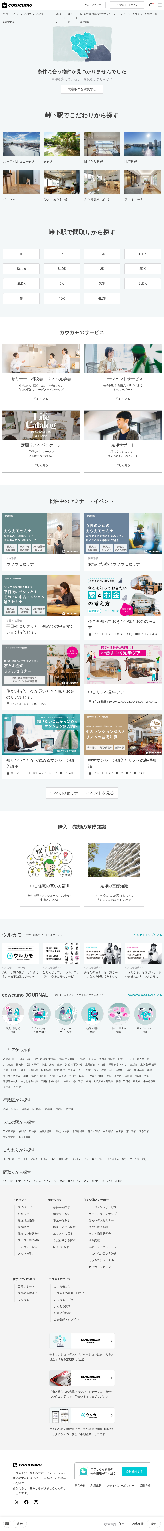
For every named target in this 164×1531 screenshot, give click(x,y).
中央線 (101, 1064)
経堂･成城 (59, 1070)
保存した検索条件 (29, 1233)
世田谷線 (46, 1070)
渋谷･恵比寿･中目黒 (45, 1059)
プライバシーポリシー (120, 1485)
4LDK (118, 1181)
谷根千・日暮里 (77, 1075)
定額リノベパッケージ (103, 1247)
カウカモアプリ (63, 1299)
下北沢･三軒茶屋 (87, 1059)
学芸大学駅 (9, 1137)
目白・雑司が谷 (135, 1070)
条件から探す (61, 1207)
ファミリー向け (138, 1159)
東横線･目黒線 (107, 1059)
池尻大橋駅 (45, 1131)
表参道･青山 (10, 1059)
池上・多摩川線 (29, 1070)
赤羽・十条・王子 (73, 1081)
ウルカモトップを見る (148, 934)
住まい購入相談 (98, 1227)
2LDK (71, 1181)
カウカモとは (62, 1286)
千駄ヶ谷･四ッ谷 (118, 1064)
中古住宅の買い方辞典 (103, 1253)
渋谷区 (48, 1109)
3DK (85, 1181)
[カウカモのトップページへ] (17, 5)
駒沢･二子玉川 (126, 1059)
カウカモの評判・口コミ (69, 1293)
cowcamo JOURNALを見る (145, 994)
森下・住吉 (85, 1070)
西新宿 (133, 1064)
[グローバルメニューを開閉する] (159, 5)
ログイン (127, 5)
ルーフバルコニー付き (15, 1159)
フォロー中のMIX (29, 1240)
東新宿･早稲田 (148, 1064)
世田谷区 (37, 1109)
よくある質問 (62, 1306)
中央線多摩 (149, 1081)
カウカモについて (91, 5)
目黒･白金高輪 (67, 1059)
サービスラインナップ (103, 1213)
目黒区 (25, 1109)
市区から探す (61, 1220)
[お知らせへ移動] (150, 5)
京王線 (71, 1070)
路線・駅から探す (64, 1227)
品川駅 (22, 1131)
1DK (18, 1181)
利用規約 (96, 1485)
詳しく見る (41, 398)
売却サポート (26, 1286)
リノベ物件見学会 (100, 1233)
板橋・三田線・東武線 (128, 1081)
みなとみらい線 (29, 1081)
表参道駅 (144, 1131)
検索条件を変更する (82, 89)
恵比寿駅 (131, 1131)
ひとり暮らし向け (94, 1159)
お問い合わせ (62, 1312)
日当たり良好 (48, 1159)
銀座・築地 (48, 1064)
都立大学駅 (94, 1131)
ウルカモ (23, 1299)
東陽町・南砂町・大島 (137, 1075)
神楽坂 (19, 1064)
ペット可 (76, 1159)
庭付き (34, 1159)
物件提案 (94, 1240)
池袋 (149, 1070)
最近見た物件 (26, 1220)
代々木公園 (143, 1059)
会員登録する (134, 1471)
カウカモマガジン (100, 1266)
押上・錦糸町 (116, 1070)
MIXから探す (61, 1247)
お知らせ (23, 1213)
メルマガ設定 (26, 1253)
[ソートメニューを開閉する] (7, 1524)
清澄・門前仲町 (73, 1064)
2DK (62, 1181)
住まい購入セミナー (101, 1220)
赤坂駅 (119, 1131)
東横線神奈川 (10, 1081)
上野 (25, 1075)
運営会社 (80, 1485)
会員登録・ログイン (66, 1319)
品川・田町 (33, 1064)
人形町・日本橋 (57, 1075)
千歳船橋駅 (78, 1131)
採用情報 (144, 1485)
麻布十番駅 (25, 1137)
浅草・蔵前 (100, 1070)
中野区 (59, 1109)
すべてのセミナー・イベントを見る (82, 793)
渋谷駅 (32, 1131)
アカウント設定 (27, 1247)
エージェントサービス (103, 1207)
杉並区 (69, 1109)
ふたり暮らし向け (117, 1159)
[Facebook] (26, 1502)
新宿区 (14, 1109)
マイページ (25, 1207)
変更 (154, 1523)
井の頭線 (8, 1064)
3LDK (95, 1181)
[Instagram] (36, 1502)
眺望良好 (63, 1159)
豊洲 (59, 1064)
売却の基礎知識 (27, 1293)
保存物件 (23, 1227)
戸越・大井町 (10, 1070)
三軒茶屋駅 (9, 1131)
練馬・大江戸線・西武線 (99, 1081)
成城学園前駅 (62, 1131)
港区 (5, 1109)
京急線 (6, 1087)
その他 (17, 1087)
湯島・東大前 (38, 1075)
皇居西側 (90, 1064)
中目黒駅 (108, 1131)
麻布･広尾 (25, 1059)
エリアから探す (63, 1233)
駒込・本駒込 (114, 1075)
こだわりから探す (64, 1240)
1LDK (27, 1181)
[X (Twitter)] (17, 1502)
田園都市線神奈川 (50, 1081)
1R (4, 1181)
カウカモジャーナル (101, 1260)
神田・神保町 (96, 1075)
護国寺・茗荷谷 (11, 1075)
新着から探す (61, 1213)
